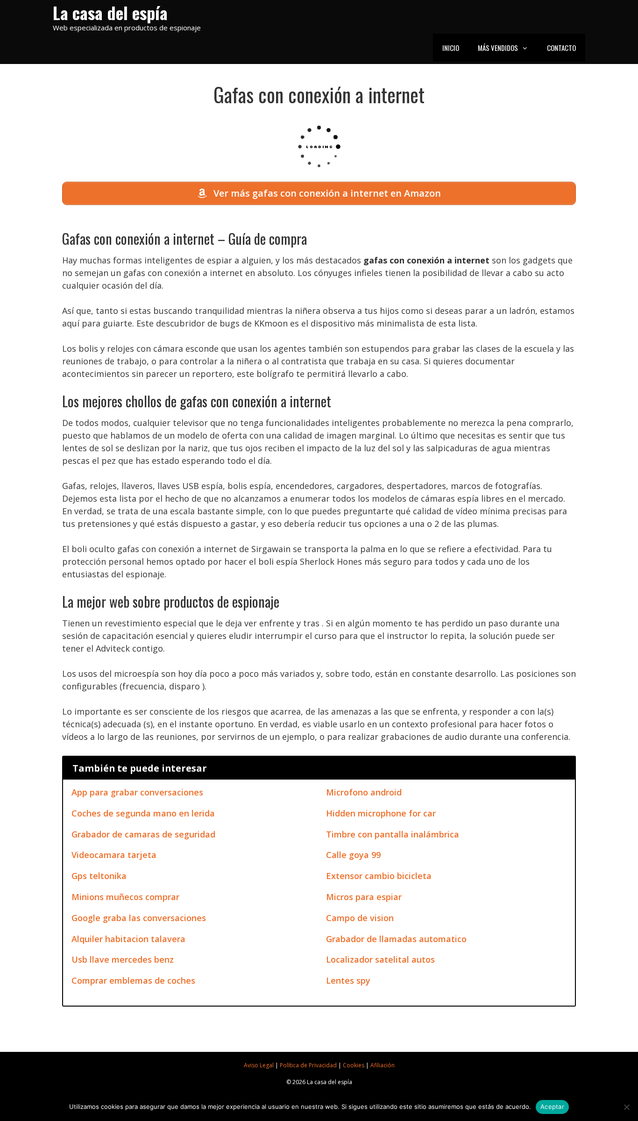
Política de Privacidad (308, 1065)
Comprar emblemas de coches (133, 980)
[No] (626, 1107)
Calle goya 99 (353, 854)
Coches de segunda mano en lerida (143, 813)
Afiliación (382, 1065)
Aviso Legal (259, 1065)
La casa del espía (110, 12)
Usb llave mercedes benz (122, 959)
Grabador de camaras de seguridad (143, 834)
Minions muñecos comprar (125, 896)
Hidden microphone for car (381, 813)
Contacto (561, 48)
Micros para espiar (364, 896)
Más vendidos (498, 48)
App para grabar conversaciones (137, 792)
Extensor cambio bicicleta (379, 875)
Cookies (353, 1065)
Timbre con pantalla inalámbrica (392, 834)
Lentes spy (348, 980)
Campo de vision (360, 917)
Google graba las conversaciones (138, 917)
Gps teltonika (99, 875)
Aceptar (552, 1106)
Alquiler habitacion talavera (128, 938)
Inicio (450, 48)
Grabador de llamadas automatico (396, 938)
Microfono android (364, 792)
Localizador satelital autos (380, 959)
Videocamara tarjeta (113, 854)
